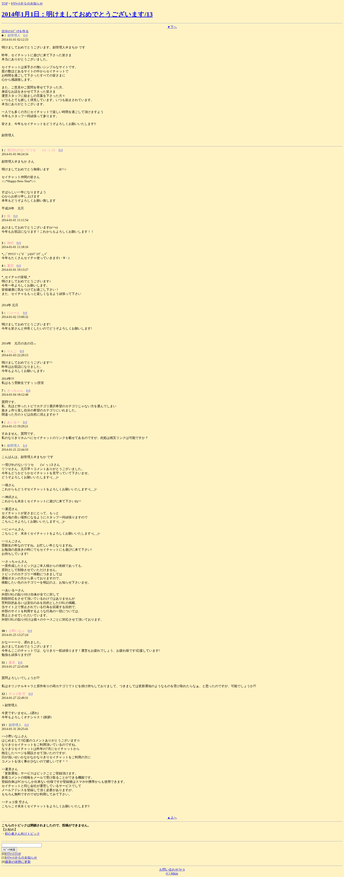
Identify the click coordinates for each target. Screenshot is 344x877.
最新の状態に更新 (18, 861)
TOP (5, 3)
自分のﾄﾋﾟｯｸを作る (15, 31)
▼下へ (172, 27)
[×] (25, 35)
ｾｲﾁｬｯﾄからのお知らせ (27, 3)
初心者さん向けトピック (22, 833)
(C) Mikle (172, 873)
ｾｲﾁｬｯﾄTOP (13, 853)
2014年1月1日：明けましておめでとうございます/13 (77, 14)
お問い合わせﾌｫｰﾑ (172, 869)
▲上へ (172, 817)
